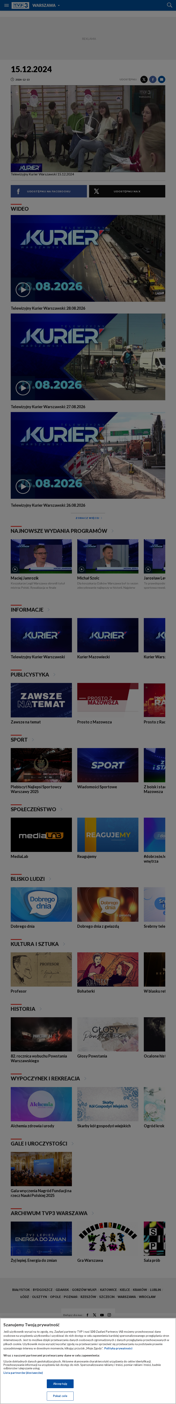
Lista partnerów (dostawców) (23, 1372)
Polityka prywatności (118, 1348)
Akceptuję (60, 1383)
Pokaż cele (60, 1396)
